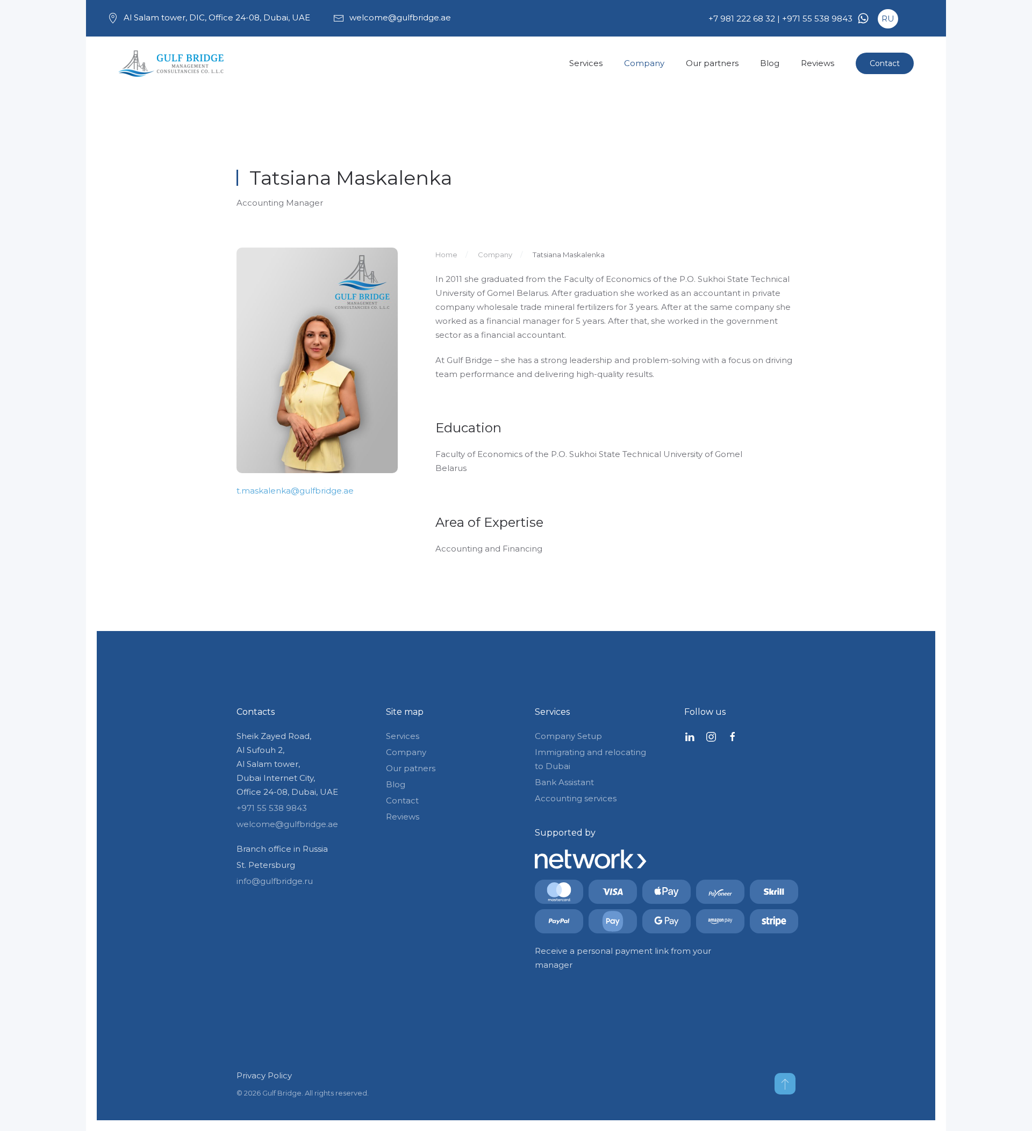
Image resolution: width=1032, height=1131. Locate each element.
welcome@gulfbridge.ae (400, 17)
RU (888, 18)
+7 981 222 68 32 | (744, 18)
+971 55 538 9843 (817, 18)
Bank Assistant (564, 782)
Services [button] (586, 63)
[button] (785, 1083)
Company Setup (568, 736)
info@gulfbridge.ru (274, 881)
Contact (885, 63)
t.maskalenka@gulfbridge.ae (295, 490)
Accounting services (576, 798)
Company (644, 63)
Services (402, 736)
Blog (769, 63)
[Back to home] (172, 63)
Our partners (712, 63)
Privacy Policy (264, 1075)
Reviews (817, 63)
